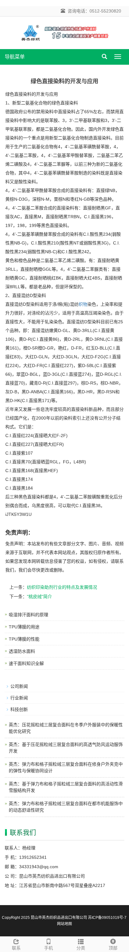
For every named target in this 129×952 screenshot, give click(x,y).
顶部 (113, 947)
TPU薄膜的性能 (24, 639)
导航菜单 (15, 56)
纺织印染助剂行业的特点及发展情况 (62, 587)
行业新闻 (19, 697)
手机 (48, 947)
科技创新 (19, 709)
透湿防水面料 (22, 651)
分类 (80, 947)
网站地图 (64, 924)
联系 (16, 947)
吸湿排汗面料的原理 (28, 614)
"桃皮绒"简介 (39, 596)
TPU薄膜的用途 (24, 626)
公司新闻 (19, 686)
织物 (83, 304)
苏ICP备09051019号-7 (107, 917)
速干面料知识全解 (26, 663)
